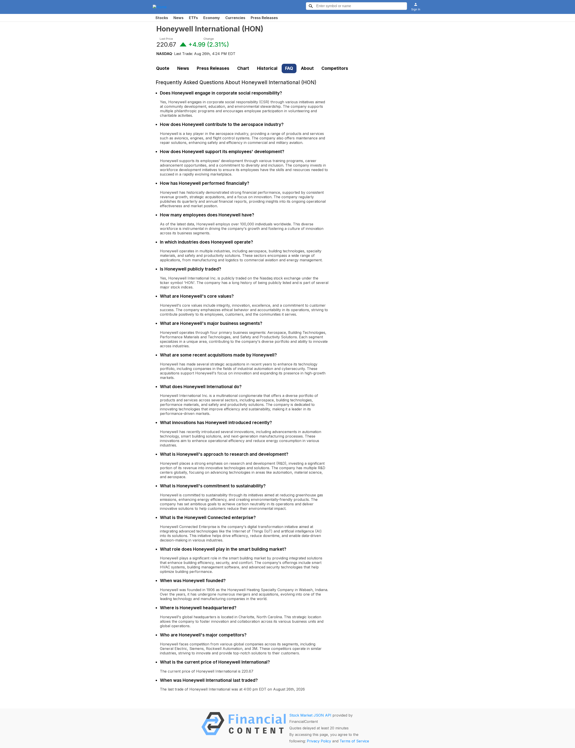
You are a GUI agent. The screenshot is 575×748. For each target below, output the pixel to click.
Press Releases (264, 17)
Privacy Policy (319, 741)
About (307, 68)
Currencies (235, 17)
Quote (162, 68)
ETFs (193, 17)
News (178, 17)
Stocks (161, 17)
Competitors (334, 68)
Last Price (166, 38)
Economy (211, 17)
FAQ (289, 68)
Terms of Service (354, 741)
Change (208, 38)
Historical (267, 68)
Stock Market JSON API (310, 715)
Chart (243, 68)
